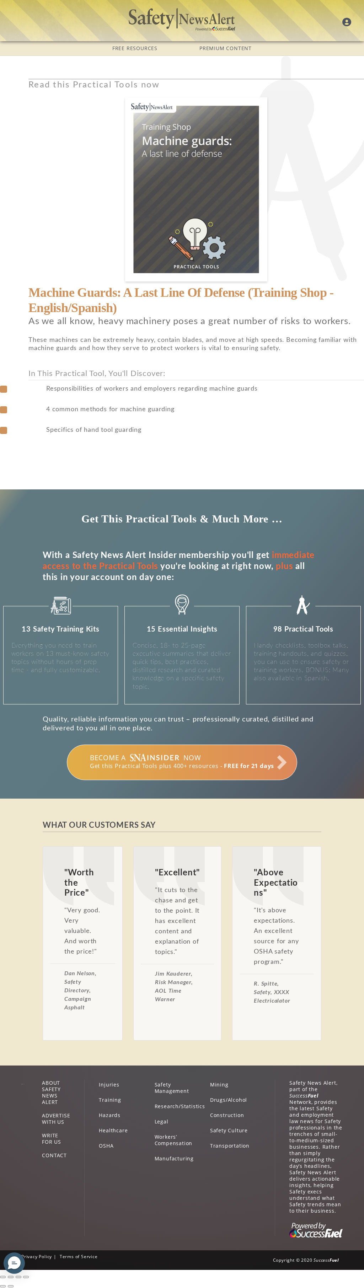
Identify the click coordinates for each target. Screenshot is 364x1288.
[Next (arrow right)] (11, 1286)
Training (110, 1099)
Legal (161, 1121)
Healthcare (113, 1130)
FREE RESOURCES (134, 48)
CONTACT (54, 1155)
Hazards (110, 1115)
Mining (219, 1084)
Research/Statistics (180, 1106)
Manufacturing (174, 1158)
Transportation (230, 1145)
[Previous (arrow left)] (3, 1286)
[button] (14, 1263)
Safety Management (172, 1087)
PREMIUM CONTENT (225, 48)
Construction (227, 1115)
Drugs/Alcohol (228, 1099)
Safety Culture (229, 1130)
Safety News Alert (182, 19)
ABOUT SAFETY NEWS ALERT (51, 1092)
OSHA (106, 1145)
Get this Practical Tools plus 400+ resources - (182, 761)
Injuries (109, 1084)
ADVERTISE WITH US (56, 1118)
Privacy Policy (36, 1257)
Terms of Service (79, 1257)
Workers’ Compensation (174, 1140)
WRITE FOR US (51, 1138)
